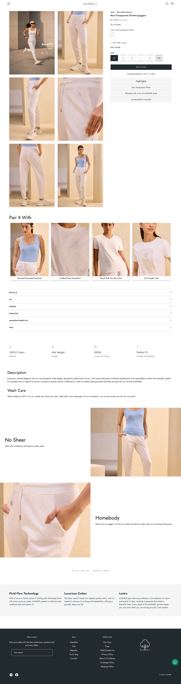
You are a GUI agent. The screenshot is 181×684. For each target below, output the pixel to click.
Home (112, 12)
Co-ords (74, 658)
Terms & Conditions (107, 658)
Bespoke (73, 650)
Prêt (73, 646)
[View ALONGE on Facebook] (17, 675)
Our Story (107, 642)
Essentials (74, 642)
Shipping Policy (107, 666)
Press (107, 646)
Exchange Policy (107, 662)
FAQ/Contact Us (107, 650)
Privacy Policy (107, 654)
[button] (167, 3)
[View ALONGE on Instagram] (11, 675)
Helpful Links (107, 637)
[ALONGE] (90, 3)
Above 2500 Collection (124, 12)
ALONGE (168, 675)
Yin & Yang (73, 654)
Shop (74, 637)
